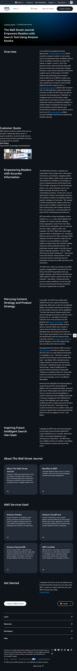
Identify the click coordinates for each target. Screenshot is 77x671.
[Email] (52, 654)
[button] (65, 8)
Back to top (37, 666)
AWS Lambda (44, 350)
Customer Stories (9, 24)
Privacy (6, 659)
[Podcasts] (71, 650)
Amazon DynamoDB (61, 339)
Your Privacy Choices (25, 659)
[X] (52, 650)
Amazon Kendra (55, 112)
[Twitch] (65, 650)
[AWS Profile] (71, 2)
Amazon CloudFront (56, 322)
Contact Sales (44, 592)
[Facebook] (55, 650)
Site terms (13, 659)
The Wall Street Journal (57, 53)
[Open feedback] (75, 335)
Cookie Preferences (44, 659)
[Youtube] (68, 650)
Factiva (50, 219)
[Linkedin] (58, 650)
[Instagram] (62, 650)
